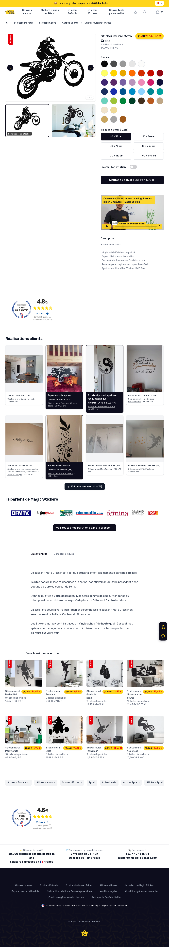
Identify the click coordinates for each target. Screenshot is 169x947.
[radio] (104, 63)
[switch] (133, 167)
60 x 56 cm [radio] (148, 136)
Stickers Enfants (73, 12)
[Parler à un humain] (162, 636)
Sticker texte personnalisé (116, 12)
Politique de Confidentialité (106, 897)
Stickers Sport (47, 22)
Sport (92, 782)
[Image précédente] (10, 68)
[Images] (50, 67)
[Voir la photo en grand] (24, 368)
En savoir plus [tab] (39, 554)
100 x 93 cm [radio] (148, 146)
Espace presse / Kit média (25, 891)
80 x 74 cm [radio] (116, 146)
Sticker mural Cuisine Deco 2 (20, 399)
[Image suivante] (91, 68)
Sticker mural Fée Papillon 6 (141, 469)
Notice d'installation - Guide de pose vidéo (69, 891)
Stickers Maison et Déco (49, 12)
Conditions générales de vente (141, 891)
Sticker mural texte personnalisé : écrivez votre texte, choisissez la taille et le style (23, 471)
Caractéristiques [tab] (64, 554)
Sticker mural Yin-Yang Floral (101, 406)
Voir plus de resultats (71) (86, 486)
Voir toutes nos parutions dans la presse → (84, 527)
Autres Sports (70, 22)
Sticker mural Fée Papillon (100, 469)
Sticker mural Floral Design (60, 473)
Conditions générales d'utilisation (66, 897)
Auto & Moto (109, 782)
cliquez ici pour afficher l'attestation (111, 905)
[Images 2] (73, 120)
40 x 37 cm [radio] (116, 136)
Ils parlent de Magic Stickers (140, 885)
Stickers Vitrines (93, 12)
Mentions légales (108, 891)
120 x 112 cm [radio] (116, 155)
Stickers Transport (18, 782)
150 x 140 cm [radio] (148, 155)
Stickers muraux (27, 12)
